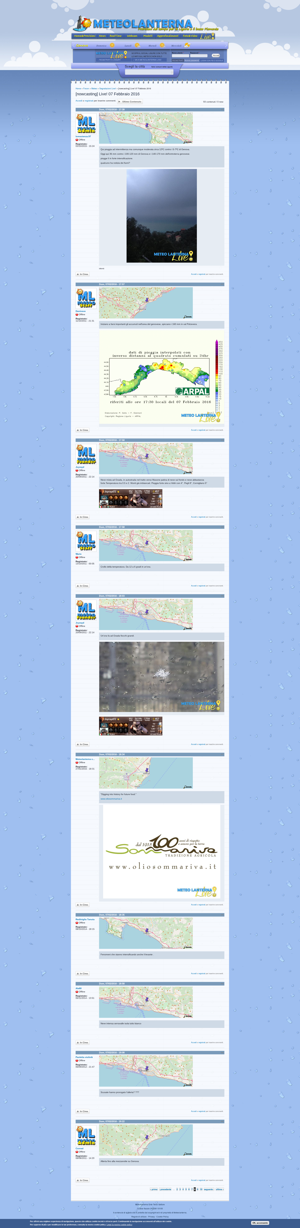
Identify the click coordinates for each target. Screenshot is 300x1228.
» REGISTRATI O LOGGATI (109, 59)
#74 (222, 440)
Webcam (132, 36)
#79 (222, 984)
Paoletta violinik (84, 1057)
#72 (222, 109)
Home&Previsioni (84, 36)
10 (201, 1189)
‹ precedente (165, 1189)
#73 (222, 284)
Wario (79, 554)
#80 (222, 1053)
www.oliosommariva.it (111, 798)
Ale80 (79, 988)
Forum (86, 88)
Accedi (79, 100)
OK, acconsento (260, 1223)
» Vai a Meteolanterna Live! (147, 59)
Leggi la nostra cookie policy (119, 1224)
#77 (222, 754)
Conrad (79, 1148)
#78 (222, 915)
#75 (222, 527)
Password (194, 52)
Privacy (151, 1216)
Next (226, 45)
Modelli (148, 36)
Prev (74, 45)
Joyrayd (80, 467)
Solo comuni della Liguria (161, 67)
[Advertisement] (150, 7)
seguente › (209, 1189)
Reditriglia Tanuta (85, 919)
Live (207, 36)
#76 (222, 596)
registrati (89, 100)
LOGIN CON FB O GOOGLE (212, 60)
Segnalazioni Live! (107, 88)
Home (78, 88)
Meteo (94, 88)
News (103, 36)
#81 (222, 1121)
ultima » (220, 1189)
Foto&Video (190, 36)
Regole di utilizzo (139, 1216)
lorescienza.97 (83, 136)
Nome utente (178, 52)
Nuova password (192, 60)
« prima (153, 1189)
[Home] (150, 23)
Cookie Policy (162, 1216)
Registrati (177, 60)
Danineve (81, 311)
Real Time (116, 36)
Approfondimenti (168, 36)
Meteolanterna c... (85, 759)
